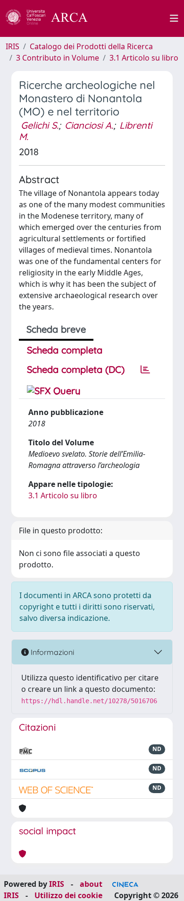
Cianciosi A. (89, 125)
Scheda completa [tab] (64, 350)
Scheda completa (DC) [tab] (76, 369)
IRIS (12, 46)
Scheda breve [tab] (56, 329)
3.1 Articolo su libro (143, 58)
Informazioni (51, 652)
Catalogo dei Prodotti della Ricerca (91, 46)
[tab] (145, 370)
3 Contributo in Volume (57, 58)
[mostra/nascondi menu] (174, 18)
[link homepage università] (134, 18)
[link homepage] (52, 18)
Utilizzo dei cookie (68, 895)
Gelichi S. (40, 125)
